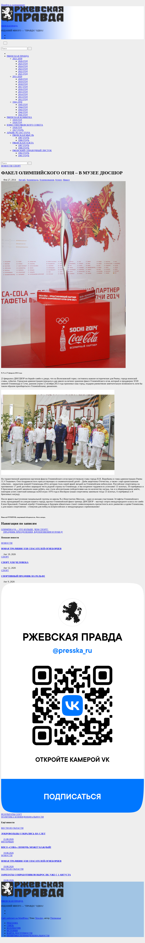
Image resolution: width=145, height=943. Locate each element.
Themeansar (55, 918)
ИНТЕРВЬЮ (7, 842)
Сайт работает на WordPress (14, 918)
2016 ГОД (23, 89)
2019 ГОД (23, 81)
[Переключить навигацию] (5, 43)
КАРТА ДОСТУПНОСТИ (19, 933)
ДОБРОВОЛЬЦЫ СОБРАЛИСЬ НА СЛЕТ (23, 833)
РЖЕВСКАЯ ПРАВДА (9, 26)
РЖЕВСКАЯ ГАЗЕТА (23, 143)
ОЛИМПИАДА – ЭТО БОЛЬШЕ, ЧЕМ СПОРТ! (25, 529)
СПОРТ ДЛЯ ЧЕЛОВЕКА (14, 562)
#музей (22, 180)
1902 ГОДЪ (23, 153)
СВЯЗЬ (10, 925)
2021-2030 (17, 58)
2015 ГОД (23, 92)
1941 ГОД (23, 115)
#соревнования (47, 180)
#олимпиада (32, 180)
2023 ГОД (23, 69)
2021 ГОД (23, 74)
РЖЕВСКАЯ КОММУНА (19, 117)
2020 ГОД (23, 79)
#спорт (58, 180)
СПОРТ (17, 166)
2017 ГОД (23, 86)
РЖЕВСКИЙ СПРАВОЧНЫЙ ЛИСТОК (32, 150)
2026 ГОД (23, 61)
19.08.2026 (8, 853)
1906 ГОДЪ (23, 140)
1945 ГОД (23, 104)
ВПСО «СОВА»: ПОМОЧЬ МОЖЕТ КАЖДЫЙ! (26, 847)
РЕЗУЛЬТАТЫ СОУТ (11, 814)
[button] (2, 46)
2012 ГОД (23, 99)
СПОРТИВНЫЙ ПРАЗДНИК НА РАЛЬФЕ (23, 576)
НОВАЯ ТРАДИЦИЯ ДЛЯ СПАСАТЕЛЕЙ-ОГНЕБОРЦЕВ (31, 548)
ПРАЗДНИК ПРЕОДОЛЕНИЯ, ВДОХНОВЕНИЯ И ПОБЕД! (33, 532)
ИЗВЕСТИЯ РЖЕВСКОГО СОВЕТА (25, 125)
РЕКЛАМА (12, 923)
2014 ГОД (23, 94)
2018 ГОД (23, 84)
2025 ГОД (23, 64)
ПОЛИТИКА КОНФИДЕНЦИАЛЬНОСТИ (22, 817)
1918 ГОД (17, 122)
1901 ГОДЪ (23, 155)
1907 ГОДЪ (23, 137)
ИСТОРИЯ (12, 930)
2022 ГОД (23, 71)
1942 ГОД (23, 112)
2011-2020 (17, 76)
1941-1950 (17, 102)
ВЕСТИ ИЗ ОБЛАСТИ (12, 828)
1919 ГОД (17, 120)
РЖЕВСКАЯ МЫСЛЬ (23, 135)
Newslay (39, 918)
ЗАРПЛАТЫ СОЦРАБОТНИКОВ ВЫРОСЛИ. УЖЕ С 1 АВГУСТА (36, 875)
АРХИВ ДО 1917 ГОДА (18, 132)
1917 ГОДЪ (18, 130)
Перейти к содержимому (13, 5)
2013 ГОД (23, 97)
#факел (66, 180)
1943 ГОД (23, 109)
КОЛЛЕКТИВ (14, 928)
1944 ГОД (23, 107)
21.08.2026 (8, 839)
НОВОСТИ (7, 166)
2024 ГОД (23, 66)
